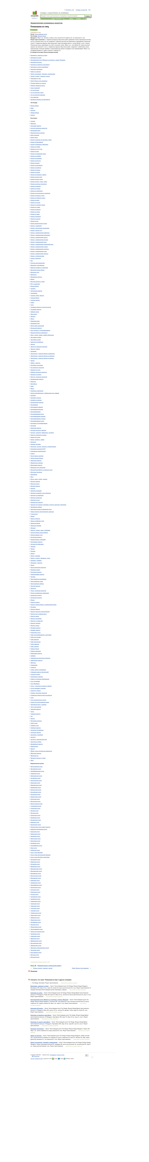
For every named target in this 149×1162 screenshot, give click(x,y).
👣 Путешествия (35, 1056)
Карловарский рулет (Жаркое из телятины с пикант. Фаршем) (49, 999)
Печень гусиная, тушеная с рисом (42, 968)
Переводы (66, 18)
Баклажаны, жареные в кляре (40, 986)
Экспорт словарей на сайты (37, 1058)
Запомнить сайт (70, 10)
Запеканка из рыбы (36, 993)
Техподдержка (53, 1054)
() (39, 81)
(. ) (48, 60)
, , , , (48, 504)
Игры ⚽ (83, 18)
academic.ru (35, 18)
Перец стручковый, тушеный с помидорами (44, 1042)
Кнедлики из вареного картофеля (41, 1015)
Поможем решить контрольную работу (49, 965)
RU (89, 10)
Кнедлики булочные (37, 1008)
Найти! (88, 16)
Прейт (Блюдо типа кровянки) (80, 968)
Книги (74, 18)
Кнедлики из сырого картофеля (40, 1022)
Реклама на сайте (60, 1054)
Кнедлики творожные (37, 1028)
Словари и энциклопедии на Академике (54, 13)
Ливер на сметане (36, 1035)
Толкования (58, 18)
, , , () (42, 335)
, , (39, 181)
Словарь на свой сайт (81, 10)
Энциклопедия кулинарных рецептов (47, 18)
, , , (42, 432)
